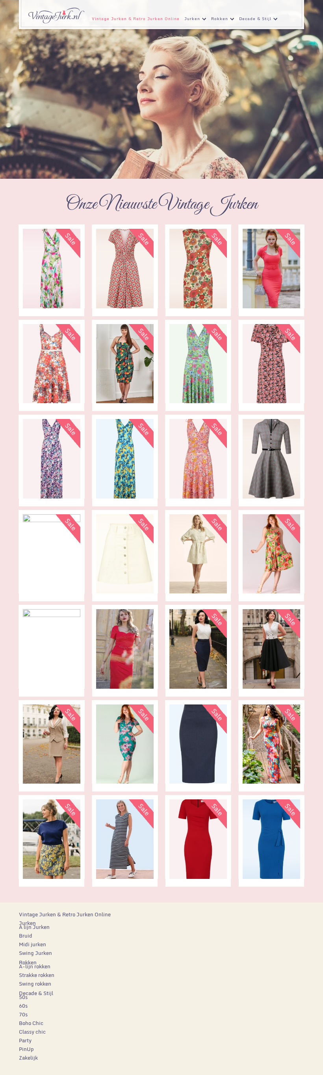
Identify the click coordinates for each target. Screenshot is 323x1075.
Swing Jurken (35, 953)
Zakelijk (28, 1058)
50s (23, 997)
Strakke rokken (36, 975)
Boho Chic (31, 1023)
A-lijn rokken (34, 966)
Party (25, 1040)
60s (23, 1006)
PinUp (26, 1049)
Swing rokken (35, 984)
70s (23, 1014)
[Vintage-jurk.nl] (56, 12)
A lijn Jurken (34, 927)
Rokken (218, 19)
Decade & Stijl (254, 19)
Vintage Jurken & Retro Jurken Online (136, 18)
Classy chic (32, 1032)
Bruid (25, 936)
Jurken (191, 19)
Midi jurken (32, 944)
